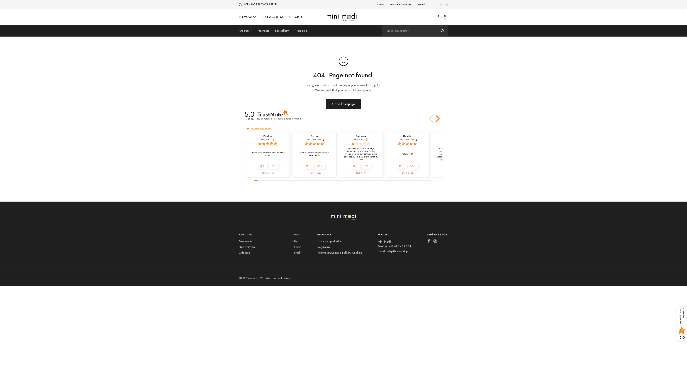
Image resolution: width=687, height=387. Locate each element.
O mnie (380, 4)
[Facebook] (429, 241)
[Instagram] (435, 242)
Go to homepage (343, 104)
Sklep (296, 241)
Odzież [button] (244, 31)
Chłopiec (296, 17)
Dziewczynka (273, 17)
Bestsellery (282, 31)
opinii (286, 118)
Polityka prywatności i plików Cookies (339, 253)
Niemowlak (248, 17)
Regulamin (323, 247)
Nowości (263, 31)
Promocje (301, 31)
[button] (437, 118)
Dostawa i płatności (401, 4)
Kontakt (422, 4)
